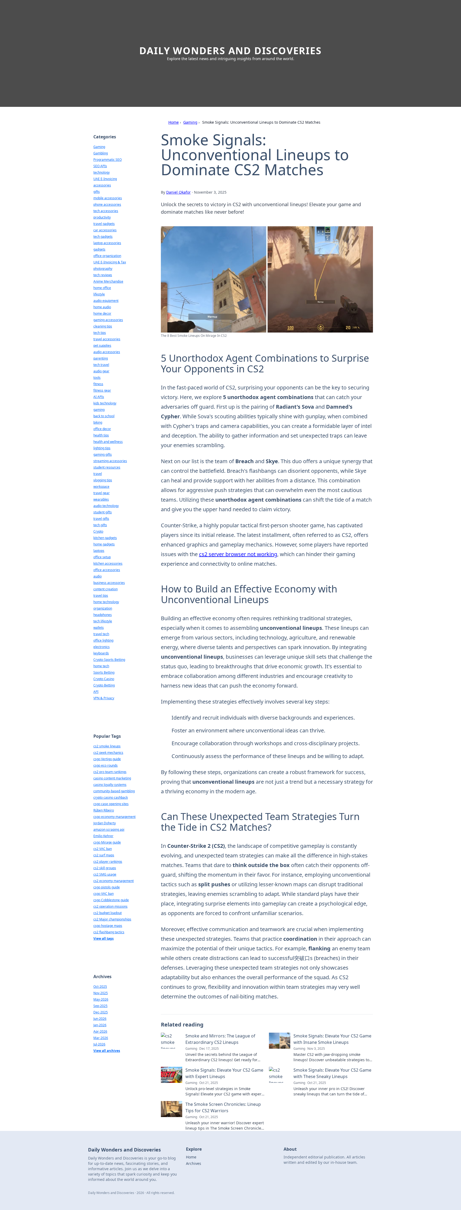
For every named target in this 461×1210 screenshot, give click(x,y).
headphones (102, 614)
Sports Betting (103, 672)
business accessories (109, 582)
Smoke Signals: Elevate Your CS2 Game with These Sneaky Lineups (332, 1073)
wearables (101, 499)
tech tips (99, 332)
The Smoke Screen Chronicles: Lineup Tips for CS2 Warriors (223, 1107)
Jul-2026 (99, 1044)
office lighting (103, 640)
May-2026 (100, 999)
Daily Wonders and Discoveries (230, 50)
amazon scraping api (108, 829)
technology (101, 172)
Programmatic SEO (107, 159)
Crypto (98, 531)
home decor (102, 313)
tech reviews (102, 275)
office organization (107, 255)
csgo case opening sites (111, 804)
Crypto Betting (104, 685)
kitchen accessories (107, 563)
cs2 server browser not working (238, 554)
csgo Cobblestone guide (111, 900)
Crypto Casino (103, 679)
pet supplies (102, 345)
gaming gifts (102, 454)
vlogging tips (102, 480)
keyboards (101, 653)
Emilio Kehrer (103, 836)
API (95, 691)
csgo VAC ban (103, 893)
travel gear (101, 493)
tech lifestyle (102, 621)
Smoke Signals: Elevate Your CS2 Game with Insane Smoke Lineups (332, 1039)
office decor (102, 429)
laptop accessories (107, 243)
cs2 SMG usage (104, 874)
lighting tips (101, 448)
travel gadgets (104, 223)
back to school (103, 416)
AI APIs (98, 397)
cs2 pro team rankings (109, 772)
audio (97, 576)
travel (97, 473)
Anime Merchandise (108, 281)
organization (102, 608)
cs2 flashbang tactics (108, 932)
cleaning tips (102, 326)
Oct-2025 (100, 986)
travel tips (100, 595)
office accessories (106, 570)
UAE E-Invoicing (105, 179)
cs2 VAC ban (102, 848)
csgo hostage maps (107, 925)
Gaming (190, 122)
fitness (98, 384)
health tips (101, 435)
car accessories (105, 230)
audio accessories (106, 352)
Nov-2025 (100, 993)
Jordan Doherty (104, 823)
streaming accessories (110, 461)
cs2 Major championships (112, 919)
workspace (101, 486)
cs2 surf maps (103, 855)
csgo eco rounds (105, 765)
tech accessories (105, 211)
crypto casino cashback (110, 797)
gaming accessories (108, 320)
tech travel (101, 364)
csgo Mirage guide (107, 842)
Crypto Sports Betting (109, 659)
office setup (102, 557)
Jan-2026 (99, 1025)
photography (102, 268)
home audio (102, 307)
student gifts (102, 512)
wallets (98, 627)
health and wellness (108, 441)
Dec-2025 (100, 1012)
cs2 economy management (113, 881)
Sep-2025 (100, 1006)
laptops (98, 550)
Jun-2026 (99, 1018)
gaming (99, 409)
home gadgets (104, 544)
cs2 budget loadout (107, 913)
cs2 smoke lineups (107, 746)
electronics (101, 647)
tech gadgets (103, 236)
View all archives (106, 1050)
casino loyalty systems (109, 784)
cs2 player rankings (107, 861)
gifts (96, 191)
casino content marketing (112, 778)
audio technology (106, 505)
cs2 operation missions (110, 906)
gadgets (99, 249)
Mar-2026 (100, 1038)
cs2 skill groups (104, 868)
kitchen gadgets (105, 538)
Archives (193, 1163)
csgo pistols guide (106, 887)
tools (97, 377)
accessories (102, 185)
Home (173, 122)
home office (102, 288)
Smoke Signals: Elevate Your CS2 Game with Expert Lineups (224, 1073)
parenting (100, 358)
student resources (106, 467)
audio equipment (105, 300)
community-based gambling (114, 791)
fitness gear (102, 390)
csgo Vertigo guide (107, 759)
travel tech (101, 634)
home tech (101, 666)
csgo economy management (114, 816)
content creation (105, 589)
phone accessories (107, 204)
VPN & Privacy (103, 698)
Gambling (100, 153)
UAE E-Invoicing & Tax (109, 262)
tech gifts (100, 525)
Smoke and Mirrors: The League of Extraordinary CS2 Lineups (220, 1039)
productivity (102, 217)
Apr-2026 (100, 1031)
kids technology (104, 403)
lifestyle (99, 294)
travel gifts (101, 518)
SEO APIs (100, 166)
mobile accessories (107, 198)
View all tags (103, 938)
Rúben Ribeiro (103, 810)
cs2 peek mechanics (108, 752)
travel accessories (106, 339)
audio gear (101, 371)
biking (97, 422)
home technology (106, 602)
